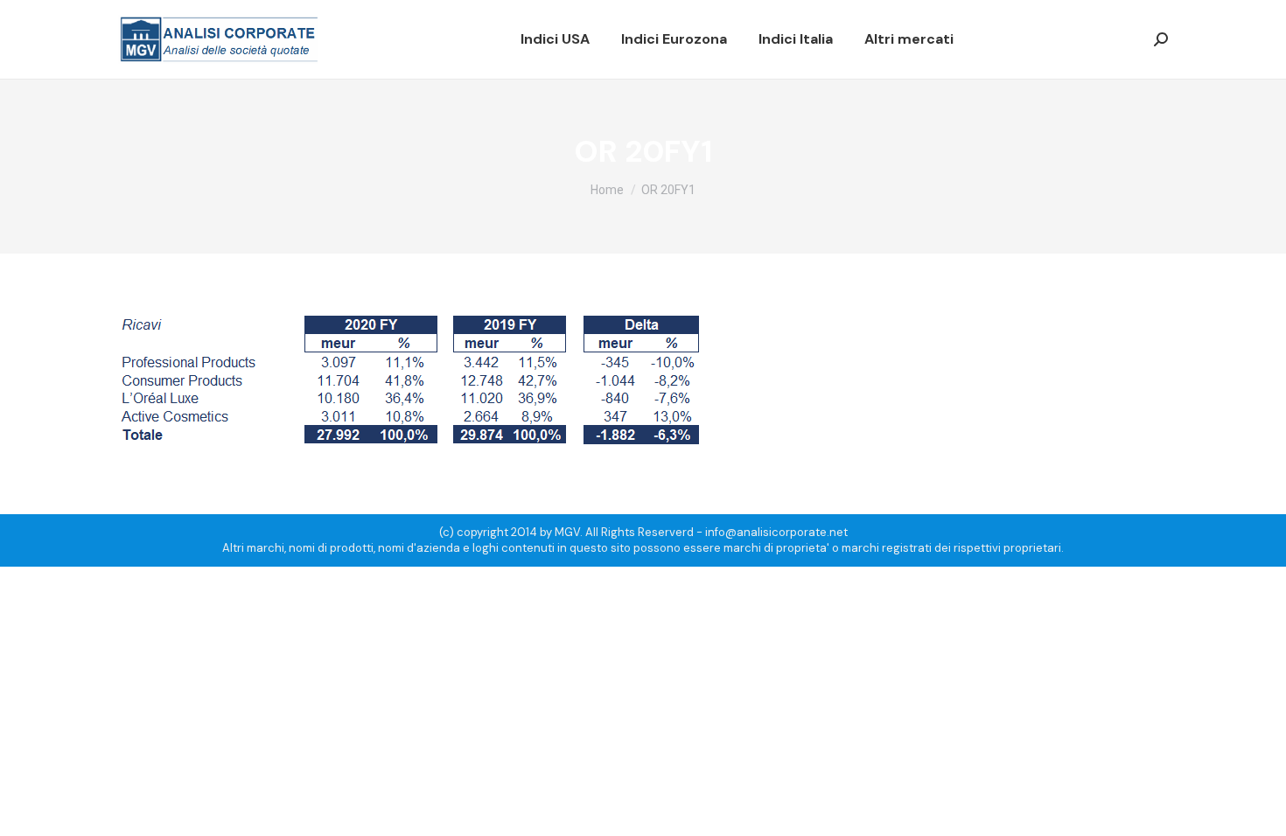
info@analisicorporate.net (776, 532)
